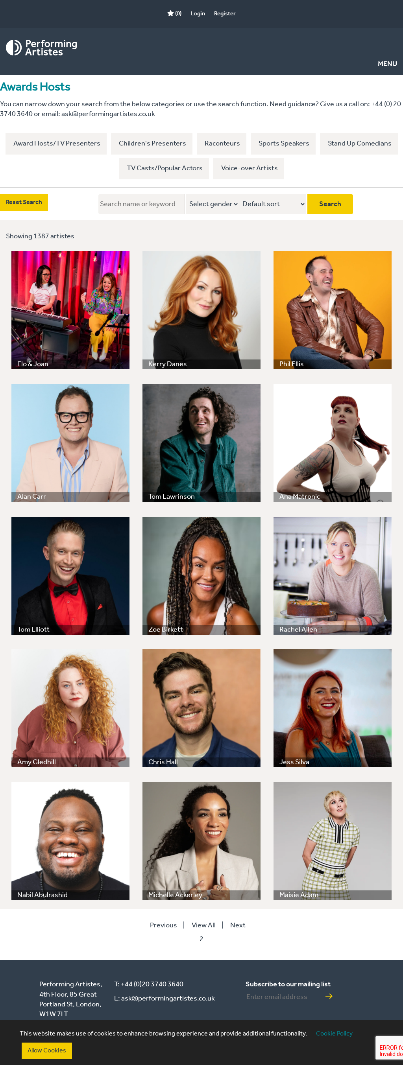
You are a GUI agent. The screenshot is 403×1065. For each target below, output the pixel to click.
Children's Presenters (152, 143)
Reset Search (24, 202)
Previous (163, 925)
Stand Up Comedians (360, 143)
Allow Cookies (47, 1051)
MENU (387, 64)
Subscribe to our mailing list (288, 984)
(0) (177, 13)
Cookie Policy (334, 1034)
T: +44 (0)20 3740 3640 (148, 984)
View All (204, 925)
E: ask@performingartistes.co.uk (164, 998)
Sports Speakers (284, 143)
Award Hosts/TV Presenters (56, 143)
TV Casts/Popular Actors (165, 168)
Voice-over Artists (249, 168)
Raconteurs (222, 143)
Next (238, 925)
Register (225, 13)
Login (197, 13)
